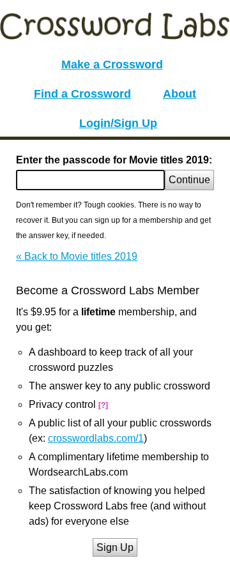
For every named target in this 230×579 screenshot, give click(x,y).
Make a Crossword (112, 64)
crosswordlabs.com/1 (96, 438)
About (179, 93)
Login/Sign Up (118, 123)
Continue (189, 179)
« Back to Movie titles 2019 (76, 256)
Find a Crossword (82, 93)
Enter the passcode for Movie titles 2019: (114, 159)
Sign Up (115, 547)
